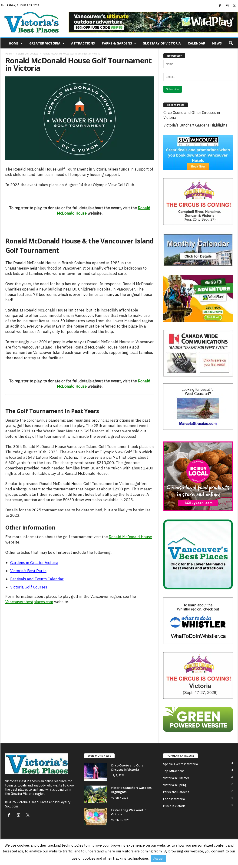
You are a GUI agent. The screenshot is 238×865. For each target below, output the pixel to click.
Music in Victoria (174, 806)
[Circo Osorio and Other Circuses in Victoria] (95, 771)
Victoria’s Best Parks (28, 570)
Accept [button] (158, 859)
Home (14, 43)
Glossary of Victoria (162, 43)
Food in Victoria (174, 799)
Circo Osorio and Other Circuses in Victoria (191, 115)
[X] (234, 5)
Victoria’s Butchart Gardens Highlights (195, 125)
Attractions (83, 43)
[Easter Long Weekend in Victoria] (95, 816)
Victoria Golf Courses (27, 53)
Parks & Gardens (117, 43)
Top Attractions (174, 771)
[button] (231, 43)
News (217, 43)
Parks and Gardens (176, 792)
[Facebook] (220, 5)
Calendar (196, 43)
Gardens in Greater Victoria (34, 562)
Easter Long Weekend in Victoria (128, 812)
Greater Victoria (44, 43)
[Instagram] (227, 5)
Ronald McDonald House (130, 536)
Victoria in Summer (176, 778)
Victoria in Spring (174, 785)
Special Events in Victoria (180, 764)
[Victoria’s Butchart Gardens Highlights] (95, 794)
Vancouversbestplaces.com (29, 601)
